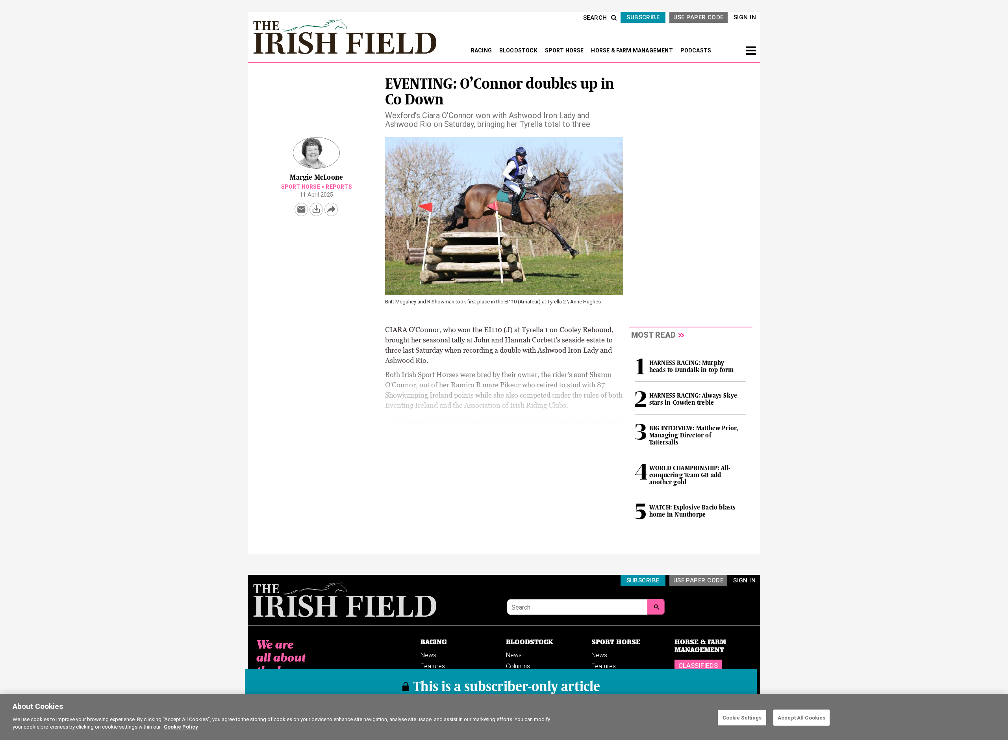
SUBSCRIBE (643, 17)
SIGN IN (745, 17)
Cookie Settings (742, 717)
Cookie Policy (181, 727)
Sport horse (300, 187)
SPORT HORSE (565, 50)
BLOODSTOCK (519, 50)
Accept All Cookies (801, 717)
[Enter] (656, 607)
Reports (339, 187)
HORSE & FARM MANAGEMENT (632, 50)
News (428, 655)
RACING (482, 50)
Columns (518, 666)
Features (433, 666)
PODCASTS (696, 50)
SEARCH (595, 17)
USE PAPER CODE (698, 17)
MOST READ (653, 335)
